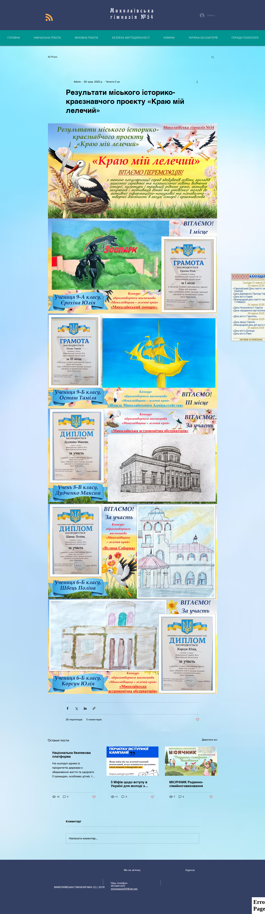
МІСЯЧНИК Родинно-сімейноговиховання (186, 784)
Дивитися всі (209, 739)
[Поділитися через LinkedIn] (85, 708)
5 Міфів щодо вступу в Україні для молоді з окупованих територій (129, 784)
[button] (212, 57)
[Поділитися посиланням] (94, 708)
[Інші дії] (197, 82)
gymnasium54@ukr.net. (124, 888)
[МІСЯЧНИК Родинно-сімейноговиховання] (191, 761)
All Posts (52, 56)
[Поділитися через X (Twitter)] (76, 708)
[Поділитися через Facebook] (67, 708)
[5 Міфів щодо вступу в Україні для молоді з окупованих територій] (133, 761)
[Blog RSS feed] (49, 17)
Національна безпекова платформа (71, 754)
